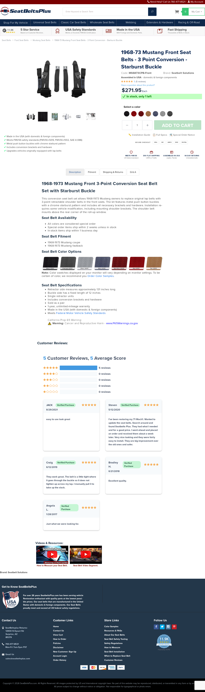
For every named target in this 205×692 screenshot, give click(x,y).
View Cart (58, 635)
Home (56, 626)
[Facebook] (156, 626)
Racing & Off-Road (189, 22)
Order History (59, 660)
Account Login (60, 656)
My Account (196, 1)
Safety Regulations (113, 643)
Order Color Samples (100, 276)
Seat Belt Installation (114, 651)
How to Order (59, 639)
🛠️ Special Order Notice (182, 134)
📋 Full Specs (160, 134)
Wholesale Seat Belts (102, 22)
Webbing (131, 22)
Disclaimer (58, 647)
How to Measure (112, 647)
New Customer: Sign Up (64, 651)
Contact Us (58, 630)
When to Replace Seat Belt (117, 656)
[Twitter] (162, 626)
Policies (57, 643)
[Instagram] (168, 626)
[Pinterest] (174, 626)
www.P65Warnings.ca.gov (122, 323)
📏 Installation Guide (139, 134)
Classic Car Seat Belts (73, 22)
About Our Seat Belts (114, 635)
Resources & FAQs (113, 630)
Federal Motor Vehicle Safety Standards (81, 313)
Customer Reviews (113, 660)
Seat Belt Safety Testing (116, 639)
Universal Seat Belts (44, 22)
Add (177, 125)
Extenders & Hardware (160, 22)
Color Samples (111, 626)
